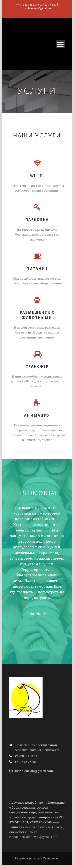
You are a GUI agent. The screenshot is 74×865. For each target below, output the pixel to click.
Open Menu (60, 44)
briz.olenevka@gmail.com (38, 837)
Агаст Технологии (46, 858)
